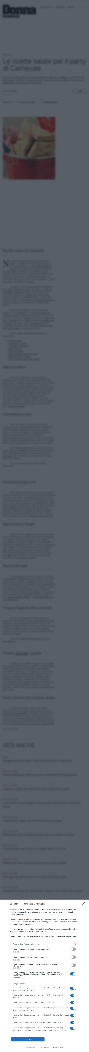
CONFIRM (28, 1039)
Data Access (44, 1048)
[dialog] (44, 976)
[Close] (84, 904)
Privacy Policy (58, 1048)
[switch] (73, 949)
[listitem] (44, 944)
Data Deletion (31, 1048)
